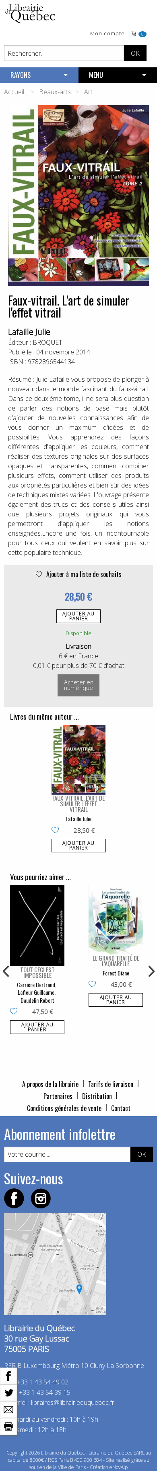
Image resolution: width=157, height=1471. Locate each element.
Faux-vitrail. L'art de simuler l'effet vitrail (78, 803)
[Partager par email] (8, 1408)
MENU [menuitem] (96, 75)
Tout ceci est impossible (37, 972)
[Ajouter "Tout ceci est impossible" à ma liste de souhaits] (15, 1012)
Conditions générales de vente (64, 1108)
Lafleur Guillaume (36, 992)
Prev (6, 971)
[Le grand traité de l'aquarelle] (116, 920)
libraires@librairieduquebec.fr (72, 1402)
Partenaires (57, 1096)
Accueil (14, 91)
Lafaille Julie (29, 331)
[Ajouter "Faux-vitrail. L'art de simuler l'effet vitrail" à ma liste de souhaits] (57, 830)
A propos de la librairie (50, 1084)
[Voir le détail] (79, 760)
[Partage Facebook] (8, 1375)
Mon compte (107, 34)
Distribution (97, 1096)
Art (88, 91)
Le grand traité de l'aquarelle (116, 960)
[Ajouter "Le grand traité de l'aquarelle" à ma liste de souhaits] (94, 984)
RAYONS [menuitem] (20, 75)
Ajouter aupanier (78, 616)
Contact (120, 1108)
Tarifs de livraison (110, 1084)
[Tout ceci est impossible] (37, 925)
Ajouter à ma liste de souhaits (83, 574)
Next (150, 971)
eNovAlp (118, 1467)
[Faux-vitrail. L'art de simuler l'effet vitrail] (79, 760)
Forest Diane (116, 973)
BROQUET (47, 342)
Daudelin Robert (37, 1000)
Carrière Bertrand (36, 984)
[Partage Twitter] (8, 1392)
